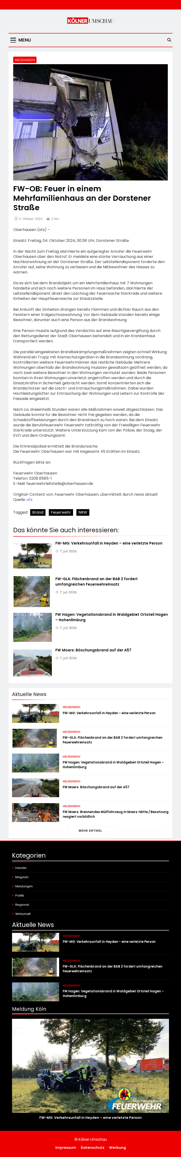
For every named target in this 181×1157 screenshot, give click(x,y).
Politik (19, 895)
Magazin (22, 877)
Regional (22, 904)
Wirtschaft (23, 914)
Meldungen (25, 60)
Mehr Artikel (90, 830)
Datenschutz (92, 1147)
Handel (20, 868)
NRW (82, 512)
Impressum (65, 1147)
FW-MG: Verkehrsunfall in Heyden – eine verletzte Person (108, 543)
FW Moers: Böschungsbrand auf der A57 (93, 650)
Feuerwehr (61, 512)
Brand (37, 512)
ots (30, 499)
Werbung (117, 1147)
